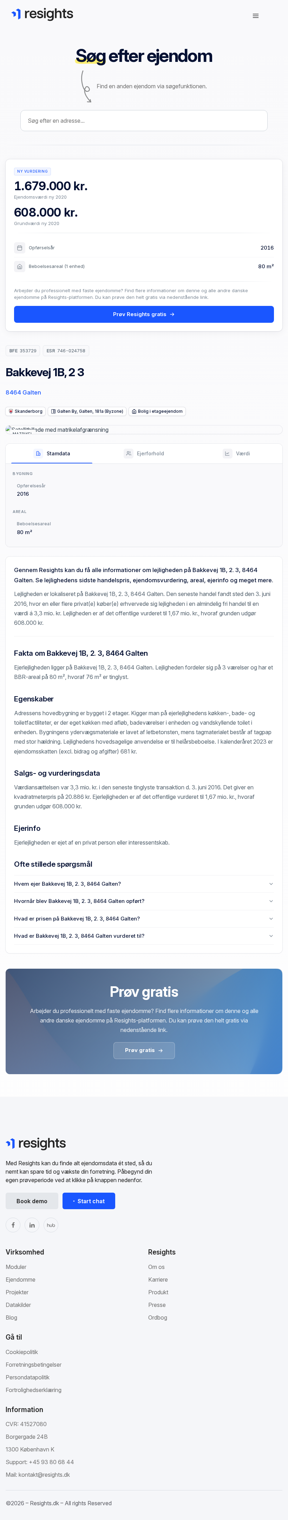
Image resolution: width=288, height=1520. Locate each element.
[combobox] (144, 120)
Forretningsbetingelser (33, 1364)
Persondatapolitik (28, 1377)
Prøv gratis (140, 1050)
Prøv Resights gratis (139, 314)
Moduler (16, 1266)
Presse (157, 1304)
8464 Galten (23, 392)
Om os (156, 1266)
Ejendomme (20, 1279)
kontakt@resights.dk (44, 1474)
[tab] (52, 453)
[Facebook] (13, 1225)
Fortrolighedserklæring (33, 1389)
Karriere (158, 1279)
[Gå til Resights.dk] (42, 14)
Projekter (17, 1292)
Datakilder (18, 1304)
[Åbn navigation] (255, 15)
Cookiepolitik (22, 1351)
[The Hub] (51, 1225)
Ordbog (157, 1317)
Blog (11, 1317)
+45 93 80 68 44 (51, 1462)
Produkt (158, 1292)
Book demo (32, 1201)
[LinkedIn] (32, 1225)
